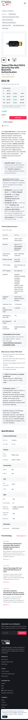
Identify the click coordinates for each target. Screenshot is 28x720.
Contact (3, 702)
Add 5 (22, 93)
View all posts (20, 536)
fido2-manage (9, 217)
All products (4, 659)
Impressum (4, 704)
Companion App (14, 205)
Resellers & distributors (7, 693)
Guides (3, 683)
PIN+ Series (5, 28)
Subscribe (22, 633)
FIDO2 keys (4, 664)
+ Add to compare (8, 122)
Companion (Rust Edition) (12, 209)
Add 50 (22, 99)
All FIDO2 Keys (12, 14)
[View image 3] (14, 60)
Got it (5, 716)
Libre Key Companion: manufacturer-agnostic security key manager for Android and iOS (13, 592)
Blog (2, 685)
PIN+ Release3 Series (18, 25)
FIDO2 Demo (4, 676)
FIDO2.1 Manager (17, 192)
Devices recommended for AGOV (10, 17)
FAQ (2, 688)
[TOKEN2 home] (6, 3)
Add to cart (18, 117)
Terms (3, 707)
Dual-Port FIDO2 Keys (7, 19)
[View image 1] (3, 60)
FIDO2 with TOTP (6, 25)
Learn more (20, 714)
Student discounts (8, 690)
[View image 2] (9, 60)
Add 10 (22, 96)
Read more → (6, 559)
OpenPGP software (13, 169)
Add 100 (22, 102)
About (3, 700)
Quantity (3, 114)
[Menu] (25, 3)
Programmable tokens (7, 661)
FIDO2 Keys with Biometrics (9, 22)
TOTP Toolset (5, 671)
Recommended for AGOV (8, 76)
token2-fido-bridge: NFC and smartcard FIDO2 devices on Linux (12, 569)
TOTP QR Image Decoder (8, 673)
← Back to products (7, 11)
